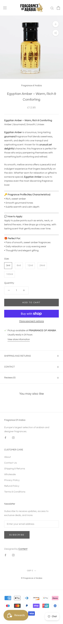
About (7, 457)
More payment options (31, 321)
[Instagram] (13, 438)
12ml (30, 265)
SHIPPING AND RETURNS (17, 356)
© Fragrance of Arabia (31, 578)
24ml (42, 265)
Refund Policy (11, 486)
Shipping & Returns (14, 468)
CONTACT (9, 367)
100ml (9, 274)
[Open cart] (58, 8)
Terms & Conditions (14, 492)
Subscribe (16, 535)
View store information (19, 339)
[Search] (52, 7)
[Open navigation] (5, 8)
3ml (8, 265)
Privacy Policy (12, 480)
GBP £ (30, 570)
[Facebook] (5, 438)
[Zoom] (55, 24)
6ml (19, 265)
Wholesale (10, 474)
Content (22, 549)
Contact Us (10, 463)
